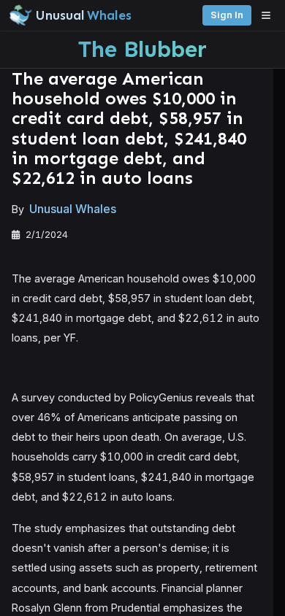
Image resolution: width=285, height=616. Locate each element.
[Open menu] (269, 15)
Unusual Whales (72, 208)
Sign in (226, 14)
